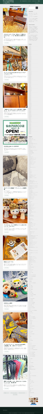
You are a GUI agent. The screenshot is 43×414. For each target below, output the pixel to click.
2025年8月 (30, 61)
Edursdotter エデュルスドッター (32, 159)
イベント (30, 273)
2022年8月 (30, 108)
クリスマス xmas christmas (31, 298)
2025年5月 (30, 65)
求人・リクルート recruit (31, 382)
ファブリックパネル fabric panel (32, 345)
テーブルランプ (30, 327)
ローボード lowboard (31, 362)
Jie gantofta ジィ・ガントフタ (32, 193)
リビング (30, 361)
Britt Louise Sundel (31, 151)
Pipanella (30, 227)
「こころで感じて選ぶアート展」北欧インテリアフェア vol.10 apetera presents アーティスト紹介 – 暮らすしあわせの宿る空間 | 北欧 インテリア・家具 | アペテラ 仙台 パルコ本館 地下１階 (33, 39)
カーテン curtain (30, 285)
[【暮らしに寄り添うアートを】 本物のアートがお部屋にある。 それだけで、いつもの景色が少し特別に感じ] (32, 399)
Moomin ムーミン (31, 214)
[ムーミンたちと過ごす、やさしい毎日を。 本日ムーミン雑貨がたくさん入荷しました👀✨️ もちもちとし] (35, 401)
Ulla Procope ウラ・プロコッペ (32, 256)
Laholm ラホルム (30, 201)
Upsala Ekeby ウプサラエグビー (32, 260)
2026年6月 (30, 48)
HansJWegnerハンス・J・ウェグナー (33, 177)
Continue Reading (6, 42)
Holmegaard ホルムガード (31, 188)
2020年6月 (30, 124)
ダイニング (30, 315)
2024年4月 (30, 82)
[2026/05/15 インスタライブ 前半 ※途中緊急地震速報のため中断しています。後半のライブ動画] (30, 401)
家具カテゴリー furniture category (32, 375)
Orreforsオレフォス (31, 226)
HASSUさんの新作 (8, 303)
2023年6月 (30, 95)
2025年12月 (30, 56)
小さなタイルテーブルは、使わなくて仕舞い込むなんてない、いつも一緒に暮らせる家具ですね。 (14, 36)
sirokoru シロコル (31, 239)
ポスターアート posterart (31, 353)
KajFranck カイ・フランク (31, 196)
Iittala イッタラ (30, 189)
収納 (29, 370)
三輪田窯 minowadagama (31, 366)
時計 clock (30, 379)
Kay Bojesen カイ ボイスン (31, 197)
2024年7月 (30, 78)
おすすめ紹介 (30, 281)
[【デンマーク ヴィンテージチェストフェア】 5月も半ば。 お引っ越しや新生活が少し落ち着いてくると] (37, 401)
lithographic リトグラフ (31, 205)
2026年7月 (30, 47)
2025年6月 (30, 64)
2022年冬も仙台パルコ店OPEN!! (11, 146)
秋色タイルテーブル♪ (9, 261)
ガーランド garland (31, 286)
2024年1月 (30, 86)
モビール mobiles (30, 358)
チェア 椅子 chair (30, 320)
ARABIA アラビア (31, 142)
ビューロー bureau (31, 340)
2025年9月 (30, 60)
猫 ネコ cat (30, 383)
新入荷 (29, 378)
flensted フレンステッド (31, 164)
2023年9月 (30, 91)
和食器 (29, 371)
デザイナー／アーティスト (31, 328)
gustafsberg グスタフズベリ (32, 176)
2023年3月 (30, 99)
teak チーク (30, 249)
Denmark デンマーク (31, 156)
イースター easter (31, 272)
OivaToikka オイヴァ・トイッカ (32, 223)
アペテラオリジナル (31, 269)
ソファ (29, 314)
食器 (29, 395)
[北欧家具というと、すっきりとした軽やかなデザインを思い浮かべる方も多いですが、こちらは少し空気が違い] (35, 399)
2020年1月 (30, 129)
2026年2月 (30, 53)
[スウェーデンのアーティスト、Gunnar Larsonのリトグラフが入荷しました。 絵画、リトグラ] (30, 399)
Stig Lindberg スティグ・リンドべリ (32, 243)
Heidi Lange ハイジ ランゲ (31, 180)
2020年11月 (30, 121)
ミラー (29, 357)
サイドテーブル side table (31, 303)
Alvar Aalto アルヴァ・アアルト (32, 139)
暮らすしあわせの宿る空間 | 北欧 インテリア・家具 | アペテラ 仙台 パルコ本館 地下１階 (8, 2)
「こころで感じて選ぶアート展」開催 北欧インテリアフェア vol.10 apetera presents (33, 36)
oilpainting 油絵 (30, 222)
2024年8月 (30, 77)
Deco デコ (30, 155)
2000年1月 (30, 133)
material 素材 (30, 210)
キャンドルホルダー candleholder (32, 294)
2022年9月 (30, 107)
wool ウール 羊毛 (30, 264)
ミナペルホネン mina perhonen (32, 354)
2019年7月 (30, 132)
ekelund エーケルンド (31, 160)
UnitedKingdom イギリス (31, 259)
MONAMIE (30, 213)
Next (16, 394)
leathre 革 (30, 202)
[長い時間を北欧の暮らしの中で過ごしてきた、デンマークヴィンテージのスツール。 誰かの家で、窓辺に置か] (32, 401)
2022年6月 (30, 111)
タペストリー (30, 319)
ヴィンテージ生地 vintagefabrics (32, 276)
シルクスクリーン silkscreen (32, 307)
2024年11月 (30, 73)
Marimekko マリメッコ (31, 209)
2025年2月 (30, 69)
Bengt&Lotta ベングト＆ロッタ (32, 146)
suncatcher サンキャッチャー (32, 244)
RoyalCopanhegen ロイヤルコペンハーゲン (33, 235)
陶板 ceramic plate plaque (31, 392)
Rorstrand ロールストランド (32, 231)
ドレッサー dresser (31, 331)
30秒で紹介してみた (31, 138)
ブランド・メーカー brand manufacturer (33, 349)
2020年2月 (30, 128)
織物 (29, 387)
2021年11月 (30, 115)
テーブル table (30, 323)
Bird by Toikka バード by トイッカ (32, 147)
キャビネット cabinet (31, 293)
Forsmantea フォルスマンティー (32, 167)
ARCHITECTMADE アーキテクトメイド (33, 143)
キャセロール (30, 290)
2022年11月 (30, 104)
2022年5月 (30, 112)
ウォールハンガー (31, 277)
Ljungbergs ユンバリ (31, 206)
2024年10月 (30, 74)
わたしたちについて (31, 365)
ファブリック (30, 344)
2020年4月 (30, 125)
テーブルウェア (30, 324)
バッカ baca (30, 336)
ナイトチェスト (30, 332)
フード (29, 341)
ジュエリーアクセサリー (31, 306)
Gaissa (29, 168)
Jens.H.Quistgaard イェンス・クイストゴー (33, 192)
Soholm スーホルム (31, 240)
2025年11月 (30, 57)
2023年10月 (30, 90)
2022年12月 (30, 103)
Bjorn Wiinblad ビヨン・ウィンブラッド (33, 150)
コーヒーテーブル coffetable (32, 302)
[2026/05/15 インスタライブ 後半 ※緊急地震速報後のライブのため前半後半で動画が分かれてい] (37, 399)
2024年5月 (30, 81)
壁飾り (29, 374)
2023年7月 (30, 94)
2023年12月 (30, 87)
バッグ (29, 337)
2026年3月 (30, 52)
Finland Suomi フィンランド (32, 163)
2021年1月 (30, 120)
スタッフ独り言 (30, 311)
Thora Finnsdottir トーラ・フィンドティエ (33, 252)
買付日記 (30, 391)
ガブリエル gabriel (31, 289)
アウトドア (30, 268)
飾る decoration (30, 396)
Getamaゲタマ (30, 172)
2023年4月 (30, 98)
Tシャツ (30, 255)
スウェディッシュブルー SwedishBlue (33, 310)
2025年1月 (30, 70)
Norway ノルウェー (31, 218)
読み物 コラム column (31, 388)
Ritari (29, 230)
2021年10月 (30, 116)
